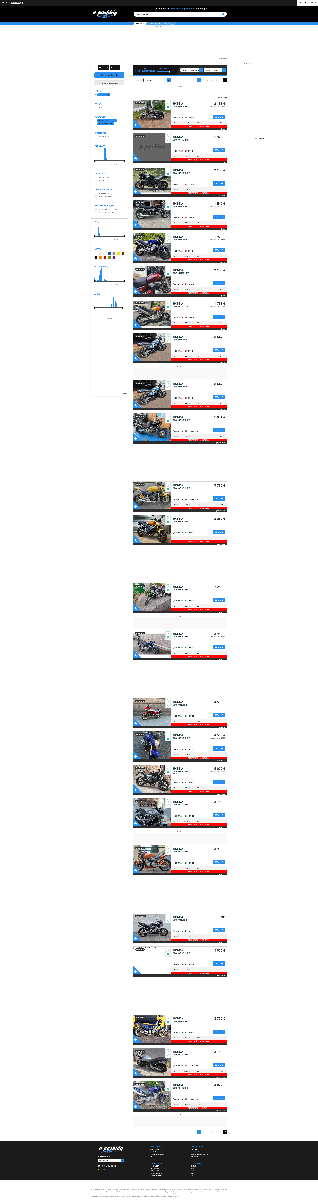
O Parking (106, 14)
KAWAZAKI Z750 (156, 1173)
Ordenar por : (138, 80)
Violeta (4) (114, 257)
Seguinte (225, 80)
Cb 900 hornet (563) (105, 124)
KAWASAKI (194, 1173)
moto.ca (222, 162)
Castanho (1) (123, 253)
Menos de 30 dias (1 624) (107, 209)
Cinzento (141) (114, 253)
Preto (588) (96, 257)
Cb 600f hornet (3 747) (107, 121)
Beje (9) (100, 253)
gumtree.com (220, 442)
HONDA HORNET (156, 1175)
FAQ (151, 1156)
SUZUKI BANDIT (155, 1168)
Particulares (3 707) (106, 193)
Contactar (153, 1152)
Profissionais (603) (105, 196)
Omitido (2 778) (95, 253)
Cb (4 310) (101, 108)
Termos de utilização (157, 1154)
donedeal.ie (221, 544)
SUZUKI (193, 1171)
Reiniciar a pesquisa (109, 83)
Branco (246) (105, 253)
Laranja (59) (100, 257)
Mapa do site (195, 1152)
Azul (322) (109, 253)
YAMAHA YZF (154, 1171)
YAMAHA (194, 1166)
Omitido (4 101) (103, 177)
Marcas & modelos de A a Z (200, 1154)
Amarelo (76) (118, 253)
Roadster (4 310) (104, 137)
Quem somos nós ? (156, 1149)
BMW (192, 1175)
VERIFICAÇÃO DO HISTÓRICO (198, 126)
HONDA (193, 1168)
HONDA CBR (154, 1166)
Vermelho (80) (105, 257)
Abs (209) (101, 180)
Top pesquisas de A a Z (198, 1156)
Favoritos (137, 123)
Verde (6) (109, 257)
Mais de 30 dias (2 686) (106, 213)
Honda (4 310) (103, 95)
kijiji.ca (222, 129)
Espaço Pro (194, 1149)
